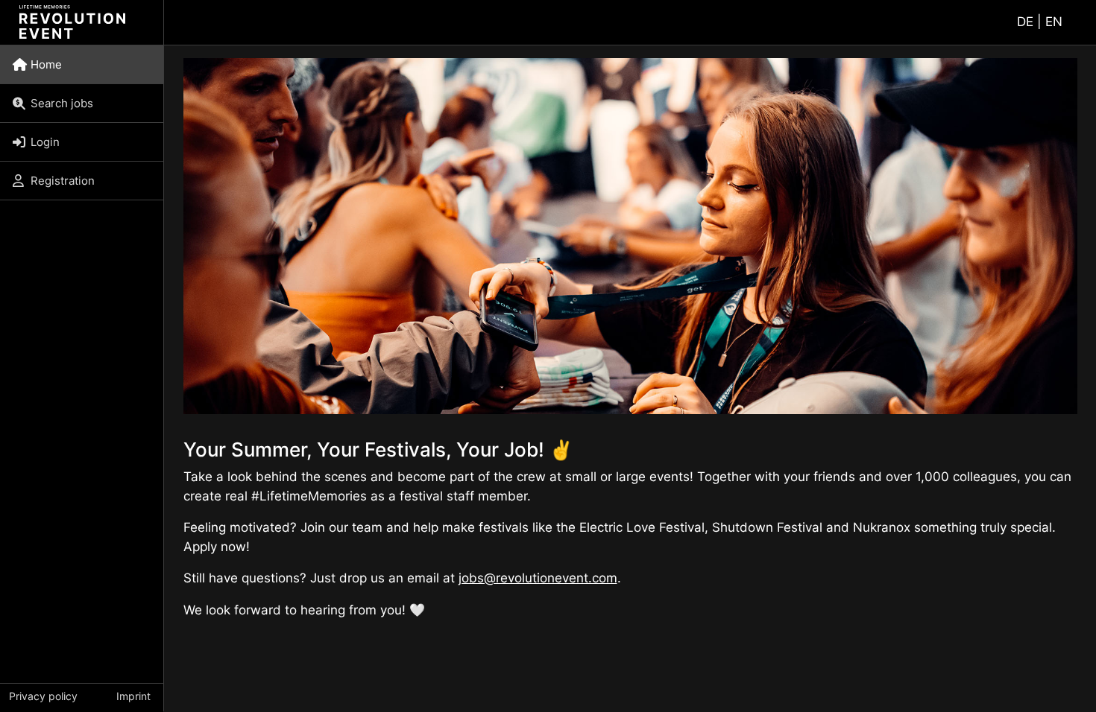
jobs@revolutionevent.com (538, 577)
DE (1025, 21)
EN (1053, 21)
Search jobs (62, 103)
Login (45, 142)
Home (46, 64)
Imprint (133, 696)
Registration (63, 181)
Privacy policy (43, 696)
